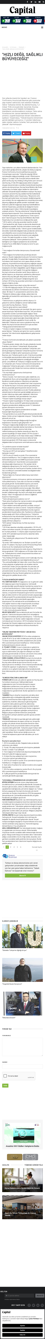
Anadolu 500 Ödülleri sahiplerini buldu (22, 1146)
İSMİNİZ (4, 1062)
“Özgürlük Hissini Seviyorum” (12, 984)
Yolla (5, 1085)
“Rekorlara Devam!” (9, 1018)
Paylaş (7, 133)
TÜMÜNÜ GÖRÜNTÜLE (33, 1165)
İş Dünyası (13, 47)
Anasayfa (5, 47)
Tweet (17, 133)
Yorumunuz (6, 1035)
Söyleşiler (21, 47)
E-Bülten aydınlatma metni (12, 1299)
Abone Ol (22, 875)
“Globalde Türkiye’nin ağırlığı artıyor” (14, 950)
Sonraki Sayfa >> (37, 847)
